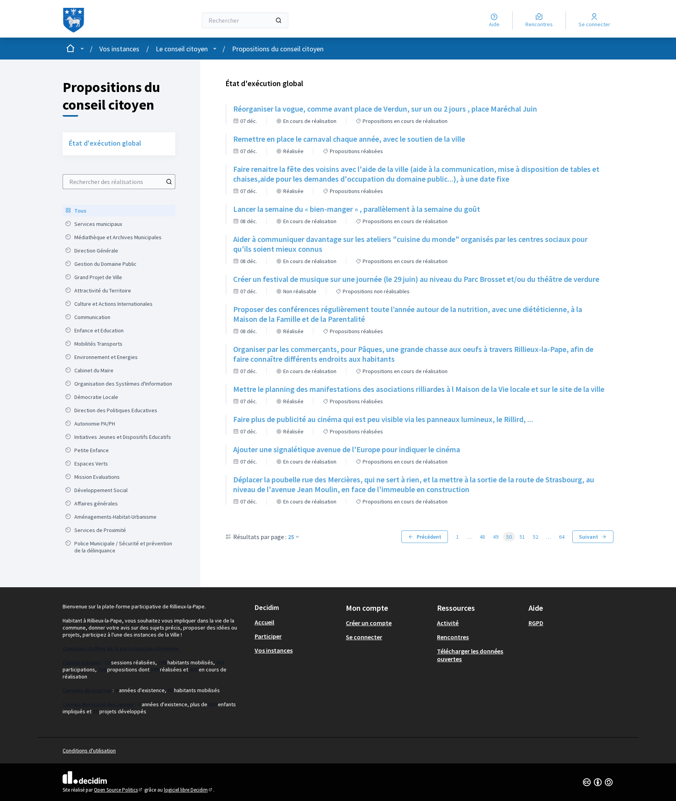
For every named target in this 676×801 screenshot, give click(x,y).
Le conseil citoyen (182, 48)
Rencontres (453, 637)
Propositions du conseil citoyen (278, 48)
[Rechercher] (278, 20)
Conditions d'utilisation (89, 750)
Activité (447, 623)
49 (495, 536)
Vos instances (119, 48)
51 (522, 536)
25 (291, 537)
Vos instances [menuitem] (274, 650)
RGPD (536, 623)
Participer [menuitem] (268, 636)
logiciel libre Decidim (188, 790)
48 (482, 536)
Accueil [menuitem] (264, 622)
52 (535, 536)
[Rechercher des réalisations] (169, 181)
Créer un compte (369, 623)
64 (562, 536)
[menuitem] (119, 210)
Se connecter (364, 637)
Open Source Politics (118, 790)
